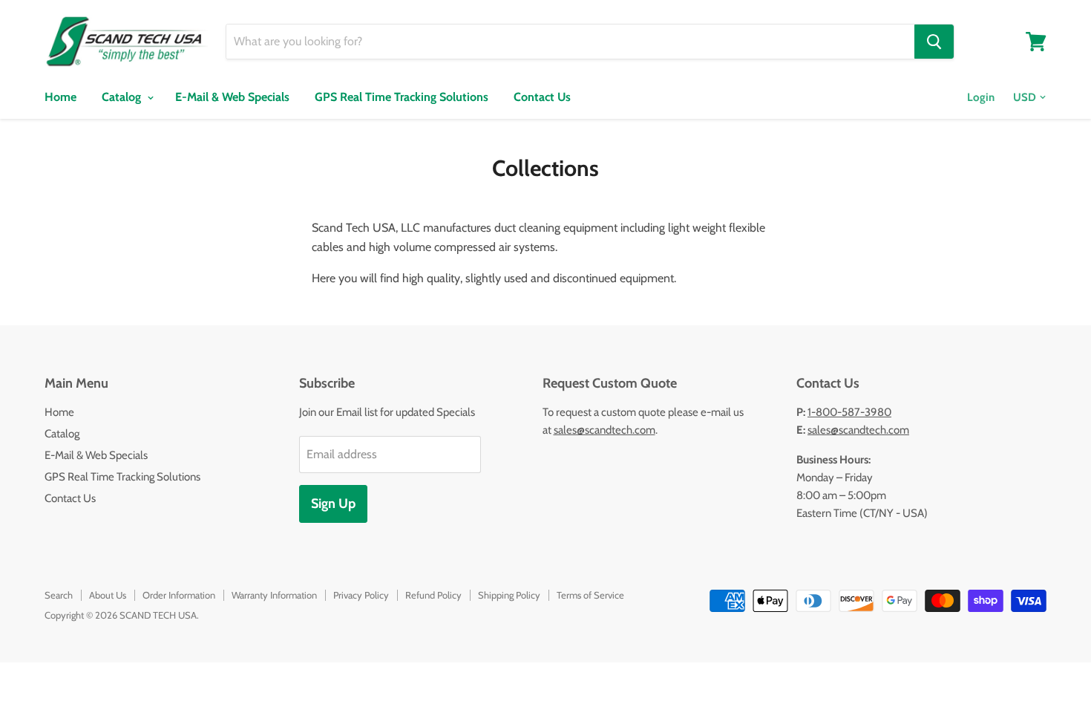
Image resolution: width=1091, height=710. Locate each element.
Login (981, 97)
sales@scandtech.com (604, 430)
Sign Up (333, 503)
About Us (107, 595)
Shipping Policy (509, 595)
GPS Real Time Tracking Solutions (401, 97)
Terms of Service (590, 595)
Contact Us (542, 97)
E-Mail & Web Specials (232, 97)
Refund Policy (433, 595)
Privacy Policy (361, 595)
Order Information (178, 595)
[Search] (934, 42)
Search (59, 595)
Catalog (123, 97)
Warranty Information (274, 595)
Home (60, 97)
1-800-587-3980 (849, 412)
